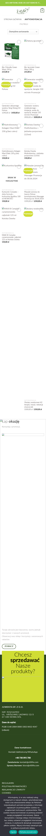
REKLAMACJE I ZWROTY (13, 790)
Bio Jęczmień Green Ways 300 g (32, 69)
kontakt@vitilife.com (28, 762)
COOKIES (6, 793)
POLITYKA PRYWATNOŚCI (14, 786)
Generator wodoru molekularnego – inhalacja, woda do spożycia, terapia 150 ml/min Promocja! (32, 110)
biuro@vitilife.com (31, 766)
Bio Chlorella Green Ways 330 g (9, 69)
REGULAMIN (8, 783)
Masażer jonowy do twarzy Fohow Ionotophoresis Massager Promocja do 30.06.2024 (34, 195)
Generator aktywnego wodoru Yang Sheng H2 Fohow (11, 108)
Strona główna (13, 19)
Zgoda (13, 832)
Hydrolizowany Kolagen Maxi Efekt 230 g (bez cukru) (11, 153)
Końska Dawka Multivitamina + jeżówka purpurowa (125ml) (33, 153)
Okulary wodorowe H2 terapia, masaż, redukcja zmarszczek (33, 405)
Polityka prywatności (28, 832)
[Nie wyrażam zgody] (42, 816)
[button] (3, 10)
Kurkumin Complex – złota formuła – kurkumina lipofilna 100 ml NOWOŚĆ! (11, 195)
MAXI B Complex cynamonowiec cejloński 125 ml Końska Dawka (11, 237)
